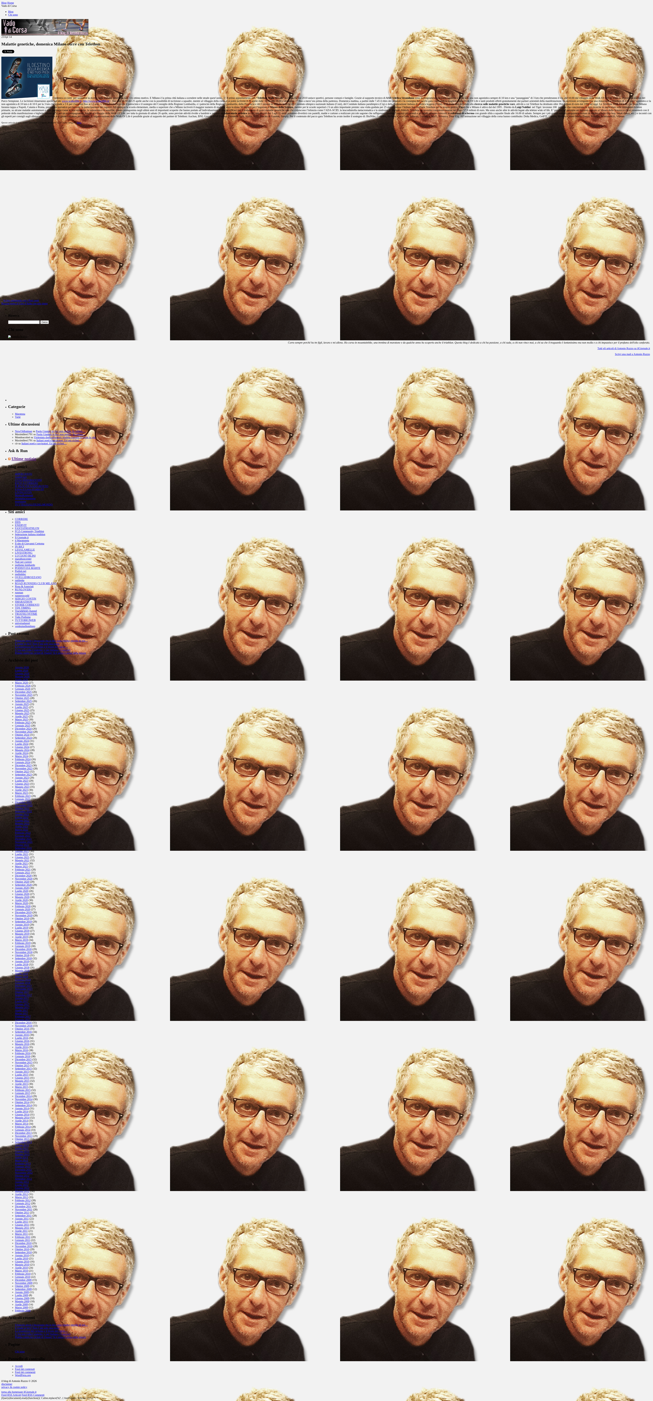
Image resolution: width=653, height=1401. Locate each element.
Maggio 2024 (22, 750)
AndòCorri (21, 477)
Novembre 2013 (23, 1136)
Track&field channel (26, 610)
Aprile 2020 (21, 900)
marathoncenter (23, 558)
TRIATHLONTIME (26, 614)
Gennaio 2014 (22, 1129)
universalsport (22, 623)
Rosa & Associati (24, 586)
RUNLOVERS (23, 589)
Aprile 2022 (21, 826)
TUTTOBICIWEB (25, 620)
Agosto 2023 (22, 777)
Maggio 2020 (22, 897)
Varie (79, 122)
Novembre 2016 (23, 1025)
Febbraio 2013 (23, 1163)
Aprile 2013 (21, 1157)
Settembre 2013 (23, 1142)
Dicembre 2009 (23, 1279)
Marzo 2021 (21, 866)
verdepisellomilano (25, 626)
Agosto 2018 (22, 961)
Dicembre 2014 (23, 1096)
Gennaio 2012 (22, 1203)
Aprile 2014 (21, 1120)
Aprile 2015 (21, 1083)
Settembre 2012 (23, 1178)
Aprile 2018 (21, 973)
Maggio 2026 (22, 676)
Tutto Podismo (23, 617)
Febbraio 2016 (23, 1053)
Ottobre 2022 (22, 808)
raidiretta (19, 580)
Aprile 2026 (21, 679)
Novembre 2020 (23, 878)
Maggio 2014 (22, 1117)
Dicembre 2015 (23, 1059)
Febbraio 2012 (23, 1200)
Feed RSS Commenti (33, 1395)
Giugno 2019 (22, 930)
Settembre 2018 (23, 958)
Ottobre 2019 (22, 918)
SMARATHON (23, 601)
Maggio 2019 (22, 933)
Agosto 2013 (22, 1145)
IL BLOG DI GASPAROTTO (31, 486)
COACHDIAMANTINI (28, 480)
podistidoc (20, 574)
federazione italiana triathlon (30, 534)
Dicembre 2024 (23, 728)
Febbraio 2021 (23, 869)
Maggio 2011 (22, 1227)
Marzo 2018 (21, 976)
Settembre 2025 (23, 701)
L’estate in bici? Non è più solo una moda (37, 643)
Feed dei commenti (25, 1372)
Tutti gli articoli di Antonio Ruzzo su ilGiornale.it (623, 348)
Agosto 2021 (22, 851)
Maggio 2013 (22, 1154)
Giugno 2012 (22, 1188)
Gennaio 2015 (22, 1093)
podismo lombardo (25, 565)
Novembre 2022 (23, 805)
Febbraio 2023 (23, 796)
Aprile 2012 (21, 1194)
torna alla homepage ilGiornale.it (18, 1391)
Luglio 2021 (21, 854)
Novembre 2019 (23, 915)
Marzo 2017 (21, 1013)
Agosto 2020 (22, 887)
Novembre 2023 (23, 768)
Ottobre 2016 (22, 1028)
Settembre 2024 (23, 737)
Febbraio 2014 (23, 1126)
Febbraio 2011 (22, 1237)
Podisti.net (20, 571)
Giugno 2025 (22, 710)
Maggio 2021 (22, 860)
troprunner (20, 501)
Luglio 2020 (21, 891)
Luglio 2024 (21, 744)
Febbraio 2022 (23, 832)
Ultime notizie (24, 459)
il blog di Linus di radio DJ (29, 489)
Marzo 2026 (21, 682)
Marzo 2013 (21, 1160)
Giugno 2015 (22, 1077)
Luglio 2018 (21, 964)
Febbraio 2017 (23, 1016)
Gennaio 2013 (22, 1166)
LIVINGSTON (23, 492)
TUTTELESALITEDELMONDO (34, 504)
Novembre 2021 (23, 842)
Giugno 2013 (22, 1151)
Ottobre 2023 (22, 771)
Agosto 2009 (22, 1292)
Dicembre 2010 (23, 1243)
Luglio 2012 (21, 1185)
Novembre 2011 (23, 1209)
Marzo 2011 (21, 1234)
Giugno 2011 (22, 1224)
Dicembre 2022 (23, 802)
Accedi (19, 1366)
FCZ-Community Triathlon (29, 531)
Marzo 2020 (21, 903)
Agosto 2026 (22, 667)
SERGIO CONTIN (25, 598)
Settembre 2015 (23, 1068)
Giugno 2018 (22, 967)
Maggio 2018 (22, 970)
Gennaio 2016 (22, 1056)
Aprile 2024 (21, 753)
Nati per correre (23, 561)
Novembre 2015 (23, 1062)
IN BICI (19, 546)
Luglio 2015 (21, 1074)
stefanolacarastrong (25, 498)
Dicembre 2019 (23, 912)
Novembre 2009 (23, 1283)
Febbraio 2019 (23, 943)
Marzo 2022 (21, 829)
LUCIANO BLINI (25, 555)
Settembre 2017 (23, 995)
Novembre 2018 (23, 952)
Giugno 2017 (22, 1004)
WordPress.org (23, 1375)
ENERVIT (21, 525)
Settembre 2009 (23, 1289)
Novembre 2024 (23, 731)
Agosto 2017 (22, 998)
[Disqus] (326, 169)
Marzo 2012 (21, 1197)
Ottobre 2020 (22, 881)
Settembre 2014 (23, 1105)
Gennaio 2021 (22, 872)
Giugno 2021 (22, 857)
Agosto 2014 (22, 1108)
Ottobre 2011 (22, 1212)
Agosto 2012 (22, 1181)
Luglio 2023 (21, 780)
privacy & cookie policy (14, 1387)
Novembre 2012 (23, 1172)
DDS (18, 522)
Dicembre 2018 (23, 949)
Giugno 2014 (22, 1114)
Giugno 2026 (22, 673)
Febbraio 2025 (23, 722)
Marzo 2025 (21, 719)
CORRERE (21, 519)
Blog (10, 11)
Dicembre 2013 (23, 1132)
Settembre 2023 (23, 774)
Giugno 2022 (22, 820)
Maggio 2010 (22, 1264)
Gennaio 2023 (22, 799)
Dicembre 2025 (23, 691)
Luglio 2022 (21, 817)
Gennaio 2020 (22, 909)
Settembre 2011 (23, 1215)
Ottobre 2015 (22, 1065)
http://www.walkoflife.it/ (96, 101)
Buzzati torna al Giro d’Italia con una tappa (24, 303)
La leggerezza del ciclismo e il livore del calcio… (41, 646)
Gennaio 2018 (22, 982)
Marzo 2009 (21, 1307)
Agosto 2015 (22, 1071)
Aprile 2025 (21, 716)
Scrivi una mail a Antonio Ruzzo (632, 354)
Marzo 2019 (21, 940)
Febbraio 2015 (23, 1090)
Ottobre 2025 (22, 698)
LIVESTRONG (23, 552)
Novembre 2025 (23, 695)
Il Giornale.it (22, 537)
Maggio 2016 (22, 1044)
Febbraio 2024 (23, 759)
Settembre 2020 (23, 884)
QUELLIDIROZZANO (28, 577)
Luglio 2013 (21, 1148)
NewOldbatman (23, 431)
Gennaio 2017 (22, 1019)
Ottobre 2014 (22, 1102)
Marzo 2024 (21, 756)
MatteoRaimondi (24, 495)
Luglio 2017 (21, 1001)
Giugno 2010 (22, 1261)
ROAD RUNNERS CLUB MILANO (36, 583)
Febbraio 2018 (23, 979)
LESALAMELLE (25, 549)
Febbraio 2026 (23, 685)
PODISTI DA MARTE (27, 568)
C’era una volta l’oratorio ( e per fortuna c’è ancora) (42, 649)
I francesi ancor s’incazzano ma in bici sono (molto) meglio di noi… (51, 640)
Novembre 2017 (23, 989)
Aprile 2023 (21, 789)
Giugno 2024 (22, 747)
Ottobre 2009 (22, 1286)
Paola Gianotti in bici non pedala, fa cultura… (60, 431)
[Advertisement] (33, 380)
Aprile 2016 (21, 1047)
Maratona (20, 413)
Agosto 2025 (22, 704)
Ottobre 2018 (22, 955)
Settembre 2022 (23, 811)
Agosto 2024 (22, 740)
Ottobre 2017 (22, 992)
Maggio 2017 (22, 1007)
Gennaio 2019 (22, 946)
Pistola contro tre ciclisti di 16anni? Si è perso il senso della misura (50, 652)
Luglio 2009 (21, 1295)
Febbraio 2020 (23, 906)
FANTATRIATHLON (27, 528)
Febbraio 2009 (23, 1310)
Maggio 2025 (22, 713)
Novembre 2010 (23, 1246)
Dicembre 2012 (23, 1169)
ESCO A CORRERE (26, 483)
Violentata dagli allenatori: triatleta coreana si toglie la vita (65, 437)
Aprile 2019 (21, 936)
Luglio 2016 (21, 1038)
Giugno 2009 (22, 1298)
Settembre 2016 (23, 1031)
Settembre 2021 (23, 848)
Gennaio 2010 (22, 1276)
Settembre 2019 (23, 921)
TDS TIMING (23, 607)
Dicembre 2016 (23, 1022)
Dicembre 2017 (23, 985)
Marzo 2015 (21, 1087)
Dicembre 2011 (23, 1206)
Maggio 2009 (22, 1301)
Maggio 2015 (22, 1080)
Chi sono (13, 14)
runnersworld (22, 595)
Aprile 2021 (21, 863)
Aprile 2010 (21, 1267)
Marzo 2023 (21, 793)
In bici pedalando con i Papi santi (21, 300)
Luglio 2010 (21, 1258)
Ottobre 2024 (22, 734)
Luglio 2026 (21, 670)
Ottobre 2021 (22, 845)
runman (19, 592)
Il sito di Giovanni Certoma (29, 543)
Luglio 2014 (21, 1111)
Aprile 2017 (21, 1010)
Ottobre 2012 (22, 1175)
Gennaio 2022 (22, 835)
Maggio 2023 (22, 786)
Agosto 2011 (22, 1218)
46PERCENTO (23, 474)
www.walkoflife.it (71, 101)
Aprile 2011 (21, 1230)
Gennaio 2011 (22, 1240)
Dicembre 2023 (23, 765)
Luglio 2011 (21, 1221)
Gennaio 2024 (22, 762)
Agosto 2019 (22, 924)
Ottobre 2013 (22, 1139)
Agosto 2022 (22, 814)
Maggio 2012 (22, 1191)
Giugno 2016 (22, 1041)
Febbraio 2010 (23, 1273)
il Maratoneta (22, 540)
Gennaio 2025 (22, 725)
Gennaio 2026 (22, 688)
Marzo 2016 (21, 1050)
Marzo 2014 (21, 1123)
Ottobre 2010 (22, 1249)
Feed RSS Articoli (11, 1395)
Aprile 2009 (21, 1304)
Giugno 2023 (22, 783)
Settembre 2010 (23, 1252)
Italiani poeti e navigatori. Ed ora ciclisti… (59, 440)
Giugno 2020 (22, 894)
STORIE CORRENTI (27, 604)
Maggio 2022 (22, 823)
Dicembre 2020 (23, 875)
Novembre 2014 (23, 1099)
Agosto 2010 (22, 1255)
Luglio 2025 (21, 707)
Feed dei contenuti (25, 1369)
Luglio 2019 (21, 927)
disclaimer (6, 1384)
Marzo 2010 (21, 1270)
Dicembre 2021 (23, 838)
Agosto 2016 (22, 1034)
